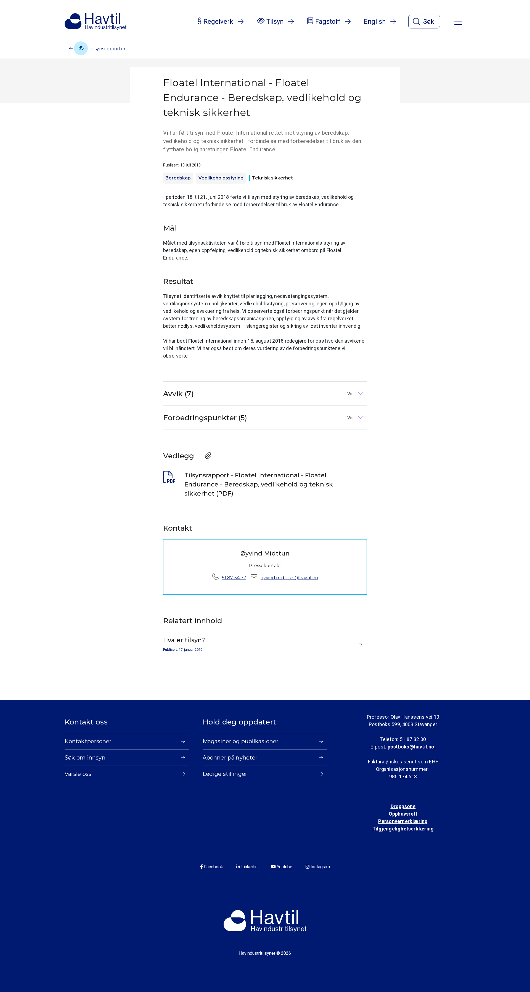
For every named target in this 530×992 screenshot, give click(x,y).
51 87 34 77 (234, 577)
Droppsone (403, 806)
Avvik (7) (259, 393)
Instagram (319, 866)
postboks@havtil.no (412, 747)
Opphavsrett (403, 814)
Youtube (284, 866)
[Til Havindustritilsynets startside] (95, 21)
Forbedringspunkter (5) (259, 417)
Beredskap (178, 178)
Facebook (213, 866)
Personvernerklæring (403, 821)
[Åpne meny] (458, 21)
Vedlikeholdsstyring (220, 178)
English (375, 21)
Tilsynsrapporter (107, 48)
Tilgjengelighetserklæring (403, 829)
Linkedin (249, 866)
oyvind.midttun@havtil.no (289, 577)
